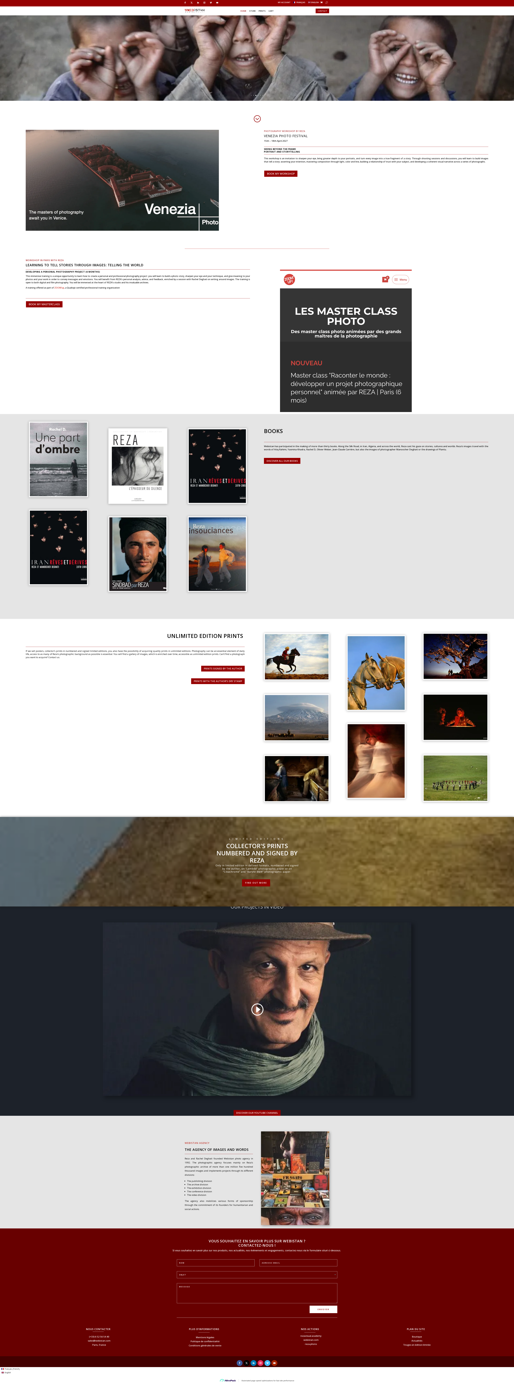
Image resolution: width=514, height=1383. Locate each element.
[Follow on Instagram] (260, 1363)
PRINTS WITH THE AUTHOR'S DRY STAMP (218, 681)
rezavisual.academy (311, 1335)
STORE (252, 11)
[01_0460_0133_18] (455, 739)
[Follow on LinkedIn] (253, 1363)
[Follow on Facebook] (240, 1363)
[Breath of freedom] (297, 678)
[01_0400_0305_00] (455, 678)
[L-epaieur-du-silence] (138, 502)
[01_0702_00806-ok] (376, 797)
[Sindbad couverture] (138, 590)
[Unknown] (58, 583)
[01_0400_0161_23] (297, 739)
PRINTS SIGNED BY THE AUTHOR (223, 668)
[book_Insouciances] (217, 590)
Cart (271, 11)
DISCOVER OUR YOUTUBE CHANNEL (257, 1112)
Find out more (256, 882)
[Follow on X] (247, 1363)
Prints (262, 11)
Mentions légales (205, 1337)
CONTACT (322, 11)
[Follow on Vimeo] (267, 1363)
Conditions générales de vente (205, 1345)
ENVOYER (323, 1309)
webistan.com (311, 1339)
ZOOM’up (59, 287)
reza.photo (311, 1344)
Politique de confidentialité (205, 1341)
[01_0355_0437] (297, 800)
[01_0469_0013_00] (376, 709)
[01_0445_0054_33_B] (455, 800)
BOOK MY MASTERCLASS (44, 304)
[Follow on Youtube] (274, 1363)
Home (243, 11)
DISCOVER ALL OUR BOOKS (282, 460)
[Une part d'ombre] (58, 495)
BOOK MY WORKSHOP (281, 173)
